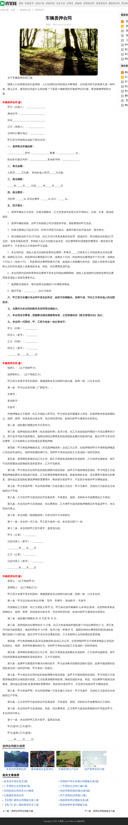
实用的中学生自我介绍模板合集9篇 (79, 781)
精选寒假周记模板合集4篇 (74, 800)
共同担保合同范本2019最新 (19, 790)
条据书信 (50, 3)
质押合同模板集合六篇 (104, 811)
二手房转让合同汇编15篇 (73, 786)
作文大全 (60, 3)
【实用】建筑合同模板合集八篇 (21, 800)
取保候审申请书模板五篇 (73, 804)
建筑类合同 (114, 3)
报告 (21, 3)
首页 (13, 10)
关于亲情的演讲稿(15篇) (73, 795)
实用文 (70, 3)
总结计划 (39, 3)
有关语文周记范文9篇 (15, 781)
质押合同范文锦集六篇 (22, 811)
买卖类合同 (88, 3)
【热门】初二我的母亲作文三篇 (21, 804)
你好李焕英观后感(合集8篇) (75, 790)
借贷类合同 (101, 3)
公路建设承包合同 (14, 795)
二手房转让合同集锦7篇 (17, 786)
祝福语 (78, 3)
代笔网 (61, 821)
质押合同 (39, 10)
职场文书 (29, 3)
